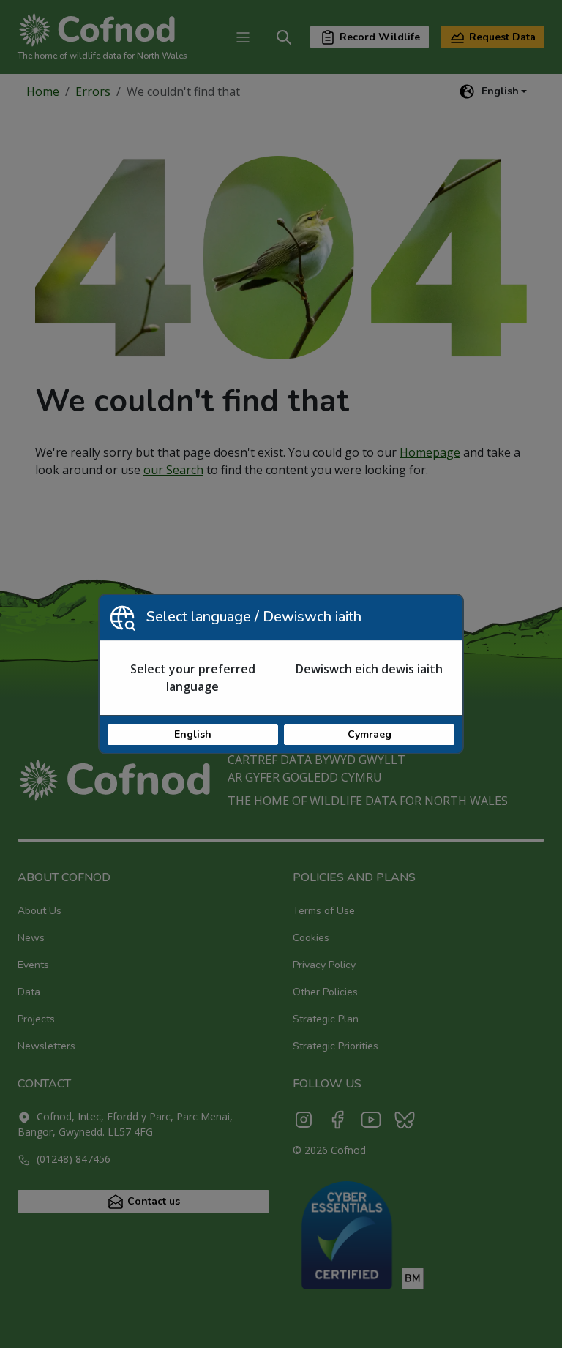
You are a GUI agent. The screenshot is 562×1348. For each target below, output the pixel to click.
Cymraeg (369, 734)
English (192, 734)
